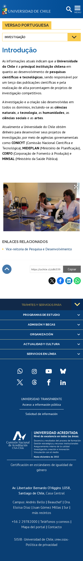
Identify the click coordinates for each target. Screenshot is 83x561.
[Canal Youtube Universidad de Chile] (48, 371)
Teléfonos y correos (54, 521)
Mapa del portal (33, 527)
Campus (18, 502)
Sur (66, 507)
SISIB (18, 539)
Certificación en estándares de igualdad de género (42, 467)
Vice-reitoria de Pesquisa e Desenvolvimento (39, 249)
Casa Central (55, 493)
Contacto (55, 527)
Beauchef (55, 502)
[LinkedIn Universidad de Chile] (63, 382)
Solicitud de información (41, 414)
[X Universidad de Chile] (19, 382)
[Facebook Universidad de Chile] (48, 382)
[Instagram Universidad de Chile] (34, 371)
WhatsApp (77, 280)
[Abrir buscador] (68, 9)
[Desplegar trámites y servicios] (77, 304)
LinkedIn (68, 280)
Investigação (15, 37)
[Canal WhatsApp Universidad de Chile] (19, 371)
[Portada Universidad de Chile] (27, 9)
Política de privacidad (41, 544)
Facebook (60, 280)
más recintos (41, 512)
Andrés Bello (35, 502)
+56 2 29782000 (24, 521)
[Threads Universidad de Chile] (34, 382)
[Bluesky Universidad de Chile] (63, 371)
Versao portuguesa (27, 25)
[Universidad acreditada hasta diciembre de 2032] (43, 443)
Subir (7, 269)
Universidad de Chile (38, 539)
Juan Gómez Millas (47, 507)
